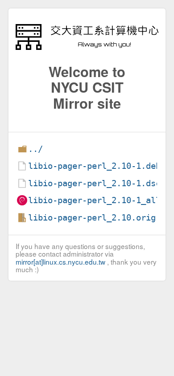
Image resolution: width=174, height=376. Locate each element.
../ (35, 149)
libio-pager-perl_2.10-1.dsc (94, 183)
